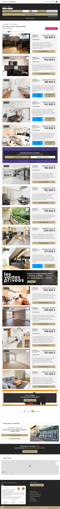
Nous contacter (33, 501)
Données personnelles (34, 507)
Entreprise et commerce (35, 494)
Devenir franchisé (34, 493)
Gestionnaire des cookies (53, 507)
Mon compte (50, 1)
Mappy (12, 474)
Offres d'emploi (33, 491)
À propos (32, 497)
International (33, 499)
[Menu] (57, 1)
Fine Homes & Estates (35, 496)
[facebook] (2, 485)
